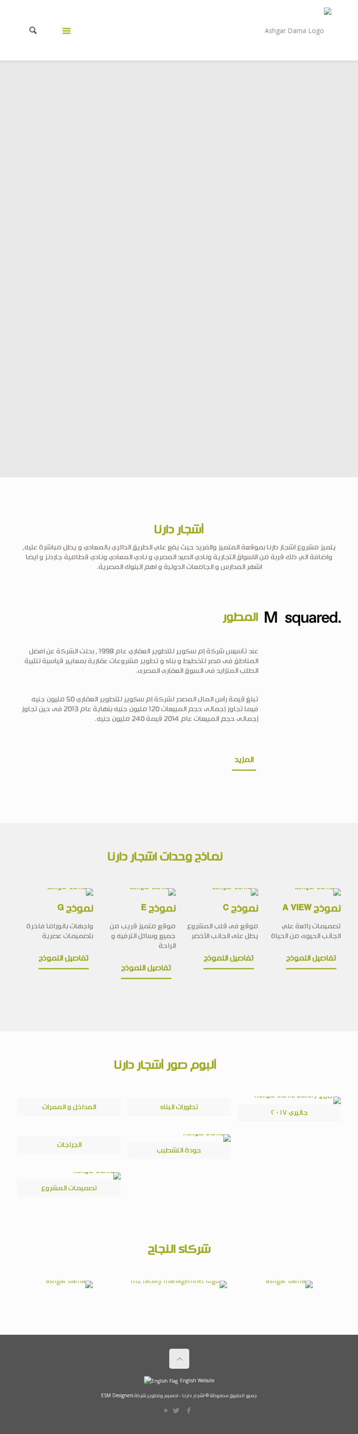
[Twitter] (176, 1410)
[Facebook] (189, 1410)
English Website (197, 1380)
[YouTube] (167, 1410)
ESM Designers (117, 1395)
